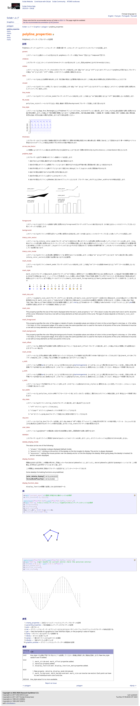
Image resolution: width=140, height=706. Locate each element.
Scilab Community (58, 1)
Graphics (10, 22)
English (110, 16)
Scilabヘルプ (13, 17)
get (27, 495)
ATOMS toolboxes (73, 1)
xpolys (9, 37)
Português (126, 16)
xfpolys (9, 33)
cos (48, 501)
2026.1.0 (62, 20)
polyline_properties (13, 29)
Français (118, 16)
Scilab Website (27, 1)
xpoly (8, 35)
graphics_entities (32, 642)
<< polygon (27, 686)
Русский (134, 16)
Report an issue (51, 683)
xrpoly (9, 39)
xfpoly (9, 31)
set (27, 629)
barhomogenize (80, 365)
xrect (75, 302)
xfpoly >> (133, 686)
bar (42, 365)
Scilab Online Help (28, 6)
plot (130, 302)
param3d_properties (33, 625)
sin (30, 501)
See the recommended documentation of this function (41, 22)
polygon (10, 26)
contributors (10, 703)
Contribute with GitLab (42, 1)
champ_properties (32, 623)
